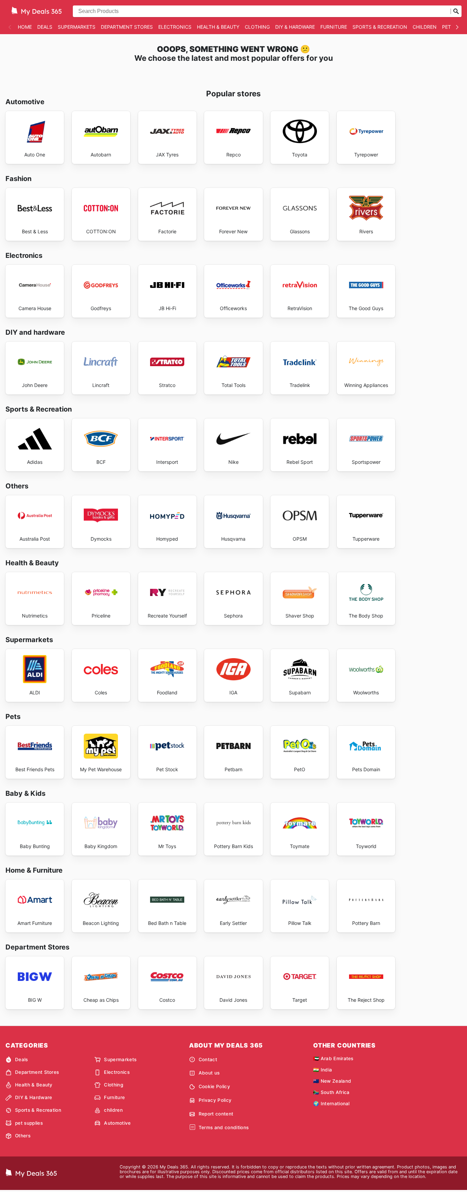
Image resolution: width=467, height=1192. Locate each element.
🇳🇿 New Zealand (332, 1081)
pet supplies (29, 1123)
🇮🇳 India (322, 1069)
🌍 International (331, 1103)
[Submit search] (456, 11)
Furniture (333, 27)
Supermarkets (76, 27)
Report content (216, 1114)
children (425, 27)
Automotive (117, 1123)
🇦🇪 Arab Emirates (333, 1058)
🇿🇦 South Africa (331, 1092)
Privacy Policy (215, 1100)
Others (22, 1135)
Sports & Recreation (379, 27)
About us (209, 1073)
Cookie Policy (214, 1086)
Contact (208, 1059)
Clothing (257, 27)
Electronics (174, 27)
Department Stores (127, 27)
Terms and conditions (224, 1127)
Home (25, 27)
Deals (44, 27)
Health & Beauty (218, 27)
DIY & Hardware (295, 27)
